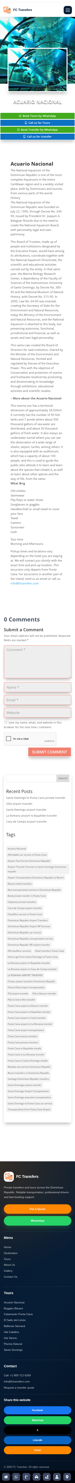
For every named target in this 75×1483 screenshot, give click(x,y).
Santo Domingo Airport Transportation (28, 1091)
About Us (9, 1264)
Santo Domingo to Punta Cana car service (30, 1103)
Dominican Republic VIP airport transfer (29, 944)
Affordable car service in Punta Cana (27, 854)
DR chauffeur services (19, 951)
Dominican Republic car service (24, 932)
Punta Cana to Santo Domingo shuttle (28, 1060)
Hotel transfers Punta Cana (49, 951)
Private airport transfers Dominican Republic (31, 981)
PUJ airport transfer (18, 993)
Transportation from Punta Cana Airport (29, 1109)
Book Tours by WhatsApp (39, 116)
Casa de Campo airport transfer (26, 821)
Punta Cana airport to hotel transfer (27, 1018)
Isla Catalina (11, 1331)
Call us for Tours (39, 123)
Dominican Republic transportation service (30, 938)
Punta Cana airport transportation (26, 1030)
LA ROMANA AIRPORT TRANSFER (25, 975)
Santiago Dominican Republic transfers (28, 1079)
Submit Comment (49, 751)
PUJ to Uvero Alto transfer (21, 999)
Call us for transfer (39, 136)
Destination (11, 1253)
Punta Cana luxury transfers (23, 1036)
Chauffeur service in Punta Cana (25, 914)
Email (37, 1450)
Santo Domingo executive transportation (29, 1097)
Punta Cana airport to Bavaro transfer (28, 1005)
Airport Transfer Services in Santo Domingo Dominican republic (37, 869)
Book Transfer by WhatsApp (39, 129)
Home (7, 1247)
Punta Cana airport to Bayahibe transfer (29, 1012)
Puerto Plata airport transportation (26, 987)
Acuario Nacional (17, 848)
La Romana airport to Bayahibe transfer (31, 815)
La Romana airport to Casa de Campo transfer (32, 969)
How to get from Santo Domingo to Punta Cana (33, 956)
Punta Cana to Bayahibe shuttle (24, 1048)
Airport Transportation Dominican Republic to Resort (36, 877)
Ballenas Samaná (14, 1326)
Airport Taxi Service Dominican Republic (29, 861)
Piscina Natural (13, 1343)
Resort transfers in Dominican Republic (28, 1073)
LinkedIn (37, 1440)
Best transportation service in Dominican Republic (34, 889)
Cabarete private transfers (22, 902)
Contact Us (10, 1276)
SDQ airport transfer (19, 804)
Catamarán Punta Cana (18, 1314)
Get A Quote (37, 1208)
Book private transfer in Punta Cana (27, 895)
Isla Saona (10, 1337)
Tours (7, 1259)
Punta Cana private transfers (23, 1042)
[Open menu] (68, 10)
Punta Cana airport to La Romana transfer (30, 1024)
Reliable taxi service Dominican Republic (29, 1066)
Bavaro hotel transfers (20, 883)
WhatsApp (37, 1220)
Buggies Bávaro (13, 1308)
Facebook (37, 1410)
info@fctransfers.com (25, 583)
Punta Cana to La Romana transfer (26, 1054)
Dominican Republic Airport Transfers (28, 920)
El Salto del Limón (15, 1320)
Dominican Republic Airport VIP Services (29, 926)
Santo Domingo (13, 1349)
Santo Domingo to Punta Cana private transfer (36, 798)
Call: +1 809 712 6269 (17, 1375)
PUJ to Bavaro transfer (44, 993)
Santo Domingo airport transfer (26, 809)
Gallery (8, 1270)
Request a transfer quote (19, 1387)
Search (62, 778)
